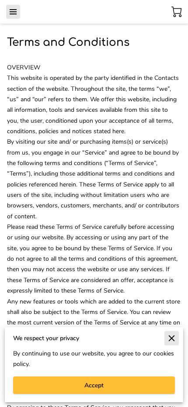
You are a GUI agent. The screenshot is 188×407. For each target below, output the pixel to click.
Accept (94, 385)
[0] (176, 12)
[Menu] (13, 12)
